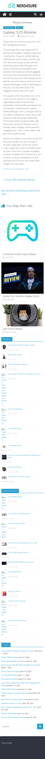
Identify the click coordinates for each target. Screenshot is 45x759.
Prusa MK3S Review (15, 445)
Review (19, 28)
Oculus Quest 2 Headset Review (19, 477)
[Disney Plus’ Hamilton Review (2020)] (22, 264)
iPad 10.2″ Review (14, 591)
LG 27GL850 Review (15, 428)
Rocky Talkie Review (15, 355)
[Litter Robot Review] (22, 306)
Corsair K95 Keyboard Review (18, 179)
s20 (33, 36)
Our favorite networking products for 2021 (20, 192)
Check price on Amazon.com (15, 169)
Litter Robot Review (12, 328)
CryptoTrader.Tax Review (17, 601)
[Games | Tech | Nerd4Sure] (4, 14)
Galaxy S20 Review (9, 713)
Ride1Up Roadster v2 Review (18, 364)
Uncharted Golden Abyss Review (19, 254)
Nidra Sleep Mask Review (17, 620)
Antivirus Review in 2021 (16, 523)
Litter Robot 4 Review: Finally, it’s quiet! (21, 345)
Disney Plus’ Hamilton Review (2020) (21, 296)
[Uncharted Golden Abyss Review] (22, 211)
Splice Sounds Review (15, 409)
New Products (9, 28)
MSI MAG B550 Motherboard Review (21, 562)
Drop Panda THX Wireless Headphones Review (24, 374)
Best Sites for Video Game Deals (14, 699)
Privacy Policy (6, 743)
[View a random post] (41, 14)
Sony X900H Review (15, 572)
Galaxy (22, 36)
